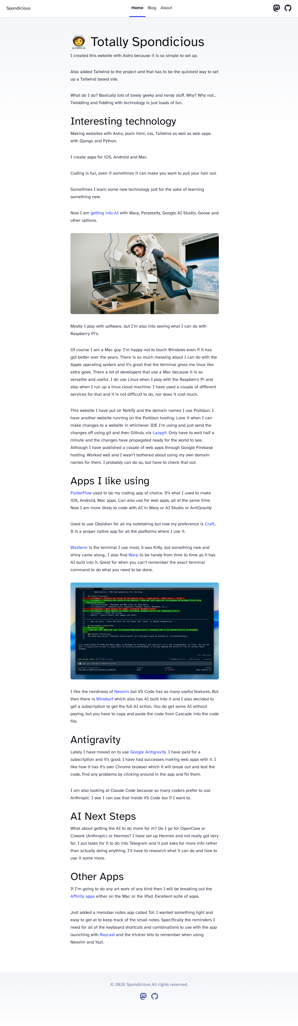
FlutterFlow (81, 493)
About (166, 8)
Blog (152, 8)
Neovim (121, 691)
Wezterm (78, 547)
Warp (133, 555)
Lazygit (159, 433)
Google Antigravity (148, 752)
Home (137, 8)
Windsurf (104, 699)
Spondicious (18, 8)
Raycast (107, 935)
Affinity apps (82, 896)
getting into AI (105, 213)
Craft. (210, 524)
